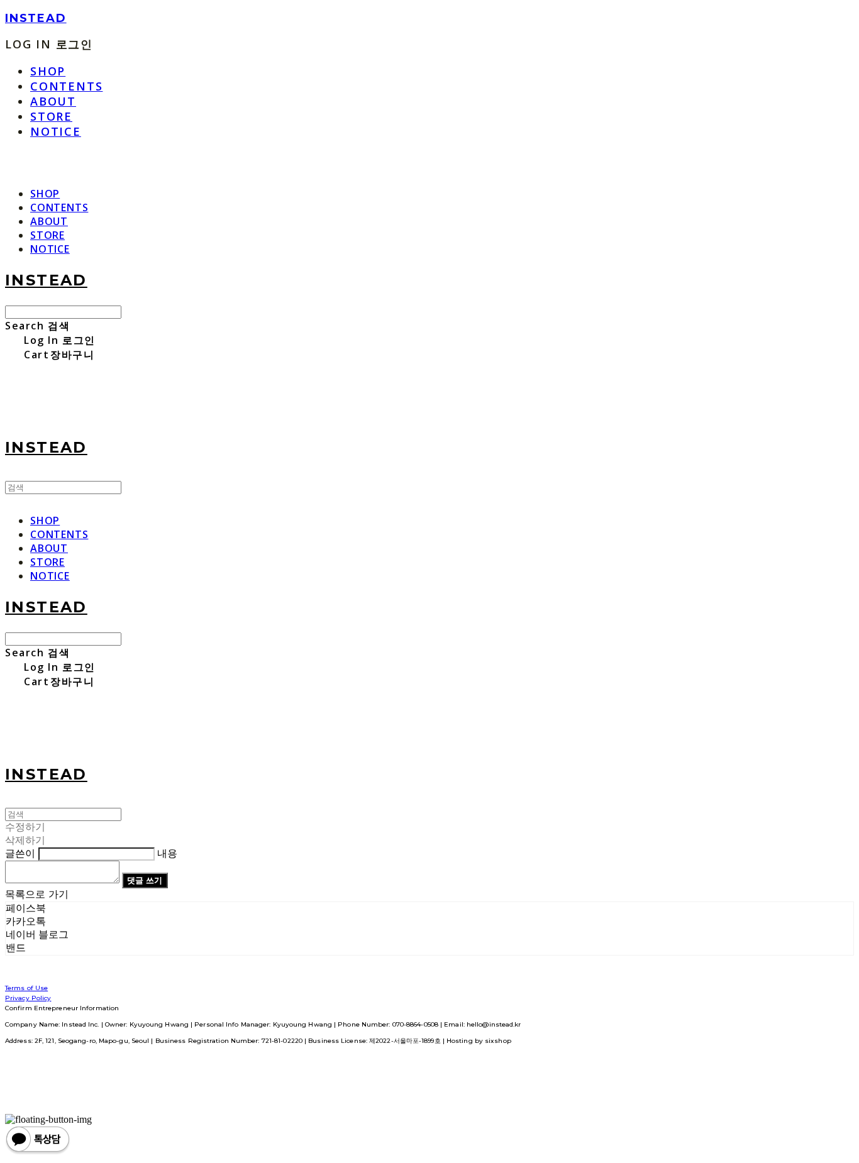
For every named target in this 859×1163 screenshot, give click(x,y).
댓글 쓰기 (144, 880)
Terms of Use (26, 988)
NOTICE (55, 131)
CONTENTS (66, 86)
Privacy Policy (28, 998)
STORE (51, 116)
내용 (167, 853)
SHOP (47, 71)
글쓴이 (20, 853)
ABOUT (53, 101)
